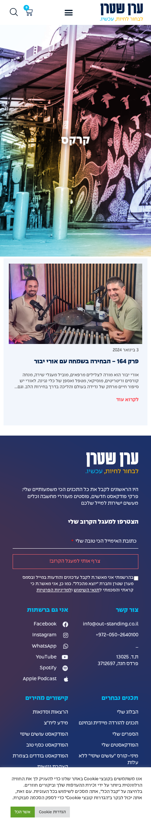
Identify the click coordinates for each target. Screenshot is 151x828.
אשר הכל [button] (23, 812)
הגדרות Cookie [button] (52, 812)
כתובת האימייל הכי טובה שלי (105, 541)
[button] (69, 12)
